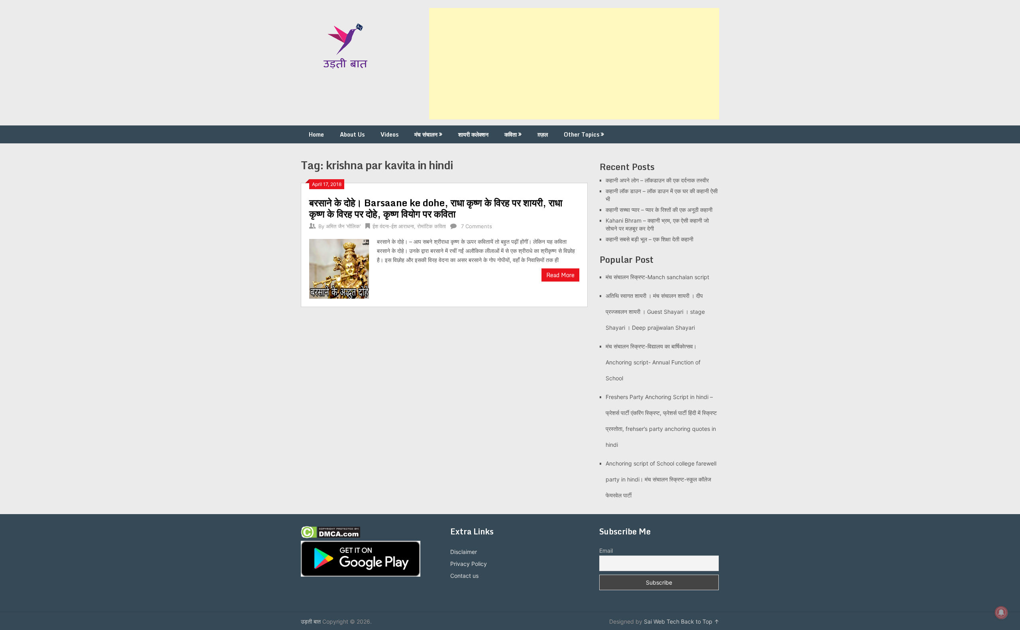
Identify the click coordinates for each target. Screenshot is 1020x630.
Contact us (464, 575)
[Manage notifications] (1001, 612)
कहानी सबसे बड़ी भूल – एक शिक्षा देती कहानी (649, 239)
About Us (352, 134)
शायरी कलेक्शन (473, 134)
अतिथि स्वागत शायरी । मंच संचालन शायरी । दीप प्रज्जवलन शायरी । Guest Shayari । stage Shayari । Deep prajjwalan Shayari (655, 311)
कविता (510, 134)
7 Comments (476, 226)
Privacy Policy (468, 563)
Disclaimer (463, 551)
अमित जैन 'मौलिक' (343, 226)
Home (316, 134)
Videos (389, 134)
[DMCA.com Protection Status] (330, 536)
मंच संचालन (425, 134)
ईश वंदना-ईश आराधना (393, 226)
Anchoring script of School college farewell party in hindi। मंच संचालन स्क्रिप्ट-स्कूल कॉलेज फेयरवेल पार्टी (661, 479)
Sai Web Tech (661, 621)
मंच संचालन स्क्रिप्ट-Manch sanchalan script (657, 277)
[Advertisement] (574, 63)
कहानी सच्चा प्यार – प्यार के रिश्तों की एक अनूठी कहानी (659, 209)
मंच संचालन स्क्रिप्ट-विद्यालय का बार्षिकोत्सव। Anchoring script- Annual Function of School (653, 362)
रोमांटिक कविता (431, 226)
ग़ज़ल (542, 134)
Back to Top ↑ (700, 621)
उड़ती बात (311, 621)
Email (606, 550)
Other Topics (581, 134)
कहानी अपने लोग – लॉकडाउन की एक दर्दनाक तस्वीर (657, 180)
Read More (560, 275)
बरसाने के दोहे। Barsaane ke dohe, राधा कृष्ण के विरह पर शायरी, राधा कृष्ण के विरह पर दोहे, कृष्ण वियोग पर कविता (435, 208)
